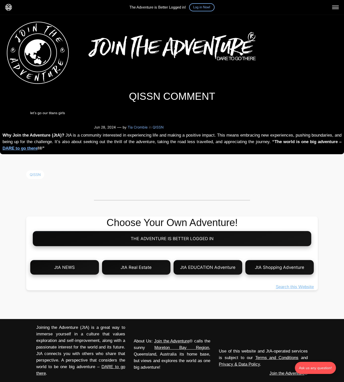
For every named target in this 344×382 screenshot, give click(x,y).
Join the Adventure (172, 341)
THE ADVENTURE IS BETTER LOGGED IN (172, 238)
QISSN (158, 127)
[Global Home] (8, 7)
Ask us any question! (315, 368)
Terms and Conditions (277, 357)
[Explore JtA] (335, 7)
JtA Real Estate (136, 267)
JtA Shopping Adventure (279, 267)
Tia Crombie (138, 127)
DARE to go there (20, 148)
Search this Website (295, 286)
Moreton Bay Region (181, 347)
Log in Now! (201, 7)
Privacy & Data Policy (239, 364)
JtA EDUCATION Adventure (207, 267)
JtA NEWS (64, 267)
